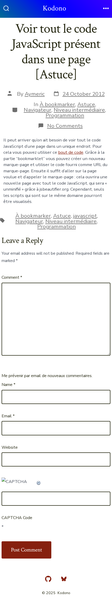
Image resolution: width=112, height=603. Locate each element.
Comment (12, 277)
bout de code (70, 152)
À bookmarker (57, 104)
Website (10, 447)
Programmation (65, 115)
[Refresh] (39, 482)
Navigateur (37, 109)
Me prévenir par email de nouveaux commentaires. (47, 376)
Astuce (86, 104)
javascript (85, 215)
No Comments (65, 125)
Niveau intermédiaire (79, 109)
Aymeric (35, 94)
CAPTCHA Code (17, 518)
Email (8, 416)
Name (8, 385)
